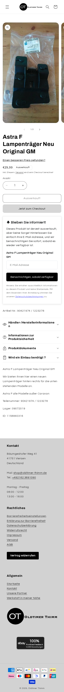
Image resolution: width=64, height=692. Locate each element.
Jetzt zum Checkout (32, 208)
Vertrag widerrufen (22, 555)
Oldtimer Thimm (36, 688)
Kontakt (12, 588)
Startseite (13, 583)
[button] (7, 7)
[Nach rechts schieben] (40, 129)
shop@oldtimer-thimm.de (30, 472)
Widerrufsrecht (17, 530)
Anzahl (6, 178)
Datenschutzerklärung (22, 525)
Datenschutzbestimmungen (29, 296)
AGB (10, 544)
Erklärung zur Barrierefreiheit (26, 520)
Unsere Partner (17, 593)
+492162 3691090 (24, 477)
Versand (20, 172)
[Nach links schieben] (24, 129)
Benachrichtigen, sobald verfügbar (32, 277)
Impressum (14, 535)
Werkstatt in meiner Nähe (23, 598)
